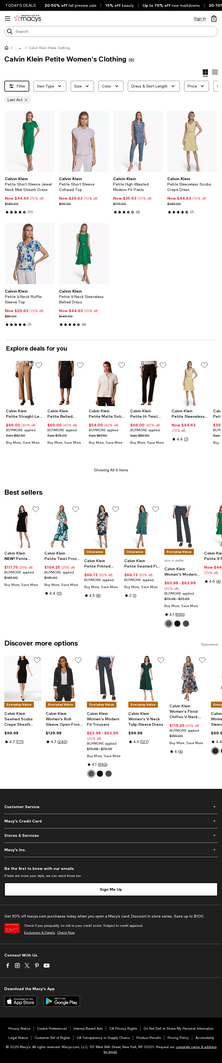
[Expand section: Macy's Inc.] (111, 850)
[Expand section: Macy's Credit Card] (111, 821)
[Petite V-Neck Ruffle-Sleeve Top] (30, 253)
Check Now (66, 933)
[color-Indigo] (186, 623)
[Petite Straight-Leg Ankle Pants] (24, 383)
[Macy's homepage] (7, 49)
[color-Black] (177, 623)
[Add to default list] (38, 365)
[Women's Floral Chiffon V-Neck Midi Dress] (188, 678)
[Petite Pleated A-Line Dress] (22, 527)
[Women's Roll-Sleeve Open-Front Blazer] (64, 678)
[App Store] (20, 1001)
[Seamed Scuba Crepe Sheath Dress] (22, 678)
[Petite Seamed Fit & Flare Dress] (142, 527)
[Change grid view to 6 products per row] (215, 72)
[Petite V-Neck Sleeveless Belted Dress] (84, 253)
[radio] (168, 623)
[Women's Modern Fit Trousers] (182, 527)
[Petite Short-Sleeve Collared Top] (84, 141)
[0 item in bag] (214, 18)
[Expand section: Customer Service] (111, 807)
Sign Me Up (111, 889)
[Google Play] (61, 1001)
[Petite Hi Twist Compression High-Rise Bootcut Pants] (148, 383)
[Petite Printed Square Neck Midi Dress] (102, 527)
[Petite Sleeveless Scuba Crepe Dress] (192, 141)
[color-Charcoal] (168, 623)
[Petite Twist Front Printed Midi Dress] (62, 527)
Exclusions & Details (39, 933)
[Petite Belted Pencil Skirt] (65, 383)
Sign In (200, 18)
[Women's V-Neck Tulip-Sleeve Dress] (146, 678)
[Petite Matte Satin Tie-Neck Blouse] (107, 383)
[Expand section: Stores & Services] (111, 835)
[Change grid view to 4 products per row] (205, 72)
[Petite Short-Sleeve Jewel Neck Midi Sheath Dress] (30, 141)
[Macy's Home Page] (27, 18)
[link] (30, 195)
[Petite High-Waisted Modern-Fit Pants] (138, 141)
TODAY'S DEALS (20, 5)
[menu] (7, 18)
